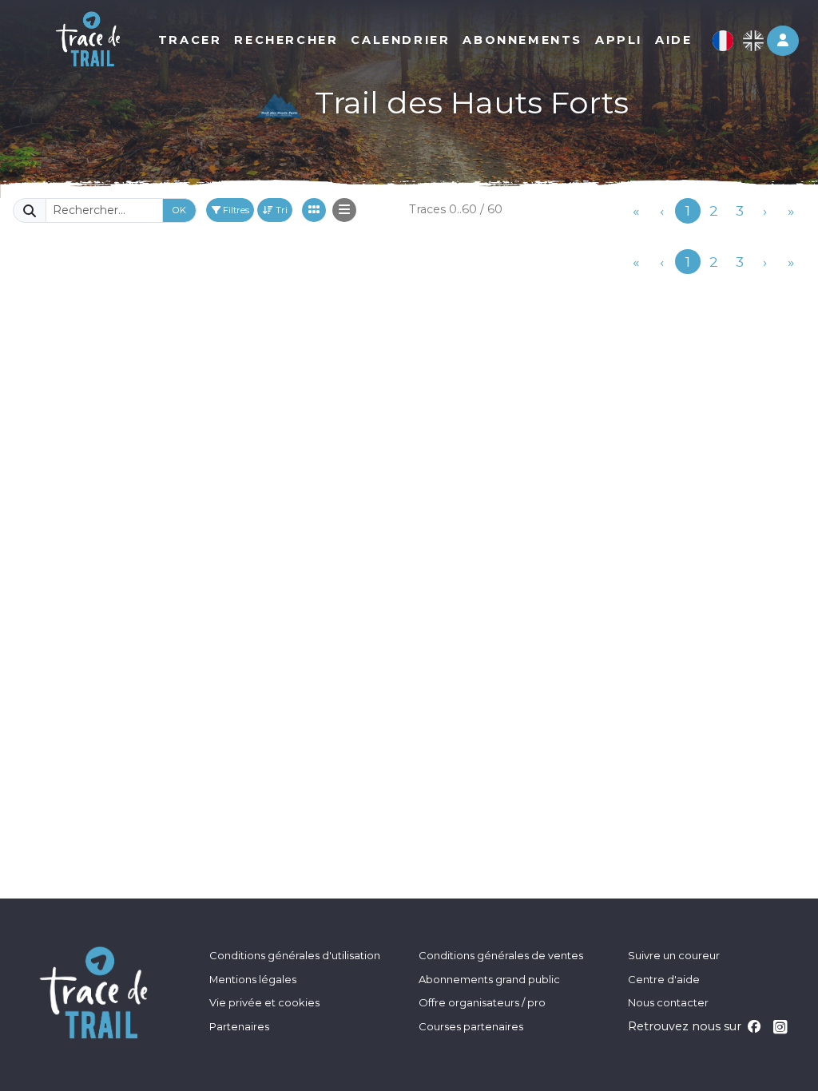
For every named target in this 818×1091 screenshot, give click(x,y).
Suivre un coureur (674, 955)
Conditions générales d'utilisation (294, 955)
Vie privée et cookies (264, 1002)
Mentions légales (252, 979)
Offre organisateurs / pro (482, 1002)
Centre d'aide (664, 979)
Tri (280, 210)
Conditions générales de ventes (501, 955)
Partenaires (239, 1026)
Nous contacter (668, 1002)
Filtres (234, 210)
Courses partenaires (471, 1026)
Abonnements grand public (489, 979)
